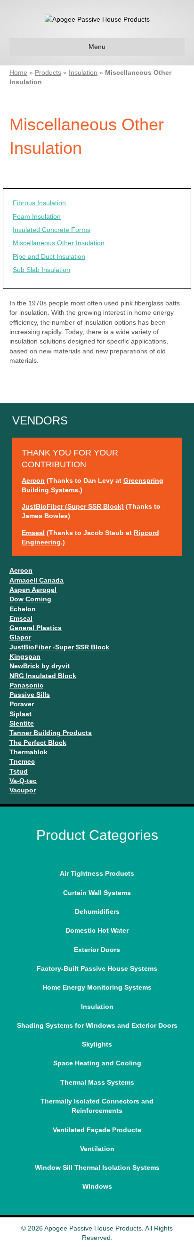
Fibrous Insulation (39, 203)
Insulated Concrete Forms (51, 229)
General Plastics (35, 627)
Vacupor (22, 790)
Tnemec (22, 761)
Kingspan (24, 656)
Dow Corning (30, 599)
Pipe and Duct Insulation (49, 256)
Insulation (83, 72)
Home (18, 72)
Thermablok (28, 752)
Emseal (33, 532)
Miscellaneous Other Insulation (59, 243)
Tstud (18, 771)
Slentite (21, 723)
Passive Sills (29, 694)
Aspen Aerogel (33, 589)
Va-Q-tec (23, 780)
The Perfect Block (37, 742)
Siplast (20, 714)
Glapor (20, 637)
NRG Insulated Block (42, 675)
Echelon (22, 609)
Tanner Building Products (50, 732)
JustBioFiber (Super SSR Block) (73, 506)
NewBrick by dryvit (39, 666)
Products (48, 72)
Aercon (33, 480)
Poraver (21, 704)
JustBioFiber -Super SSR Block (59, 647)
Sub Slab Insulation (41, 269)
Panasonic (26, 685)
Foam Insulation (37, 216)
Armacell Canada (36, 580)
